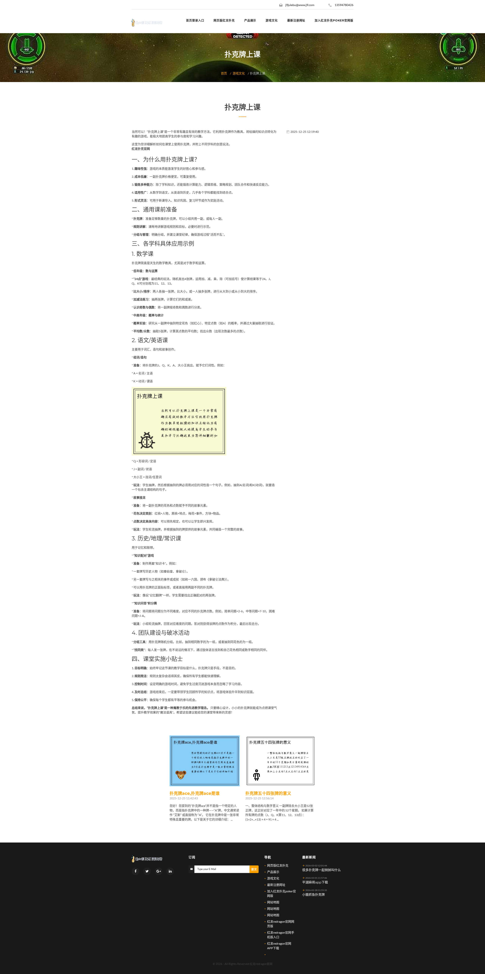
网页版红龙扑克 (277, 865)
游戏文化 (239, 73)
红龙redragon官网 (261, 963)
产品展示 (273, 872)
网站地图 (273, 902)
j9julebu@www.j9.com (299, 5)
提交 (254, 869)
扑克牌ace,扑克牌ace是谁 (195, 793)
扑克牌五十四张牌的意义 (268, 793)
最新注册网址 (276, 884)
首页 (224, 73)
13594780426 (344, 5)
